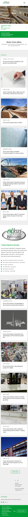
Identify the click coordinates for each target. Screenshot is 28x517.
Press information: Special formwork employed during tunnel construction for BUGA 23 (14, 183)
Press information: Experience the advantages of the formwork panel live (13, 335)
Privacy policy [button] (5, 514)
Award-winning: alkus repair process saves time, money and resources (14, 92)
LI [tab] (15, 480)
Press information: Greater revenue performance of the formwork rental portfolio (14, 398)
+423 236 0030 (21, 488)
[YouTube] (1, 502)
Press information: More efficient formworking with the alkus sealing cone (14, 430)
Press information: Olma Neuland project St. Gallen (13, 367)
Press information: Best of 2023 (12, 122)
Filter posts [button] (3, 55)
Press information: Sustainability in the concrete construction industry (13, 304)
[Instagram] (5, 502)
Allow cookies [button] (21, 511)
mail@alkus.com (18, 490)
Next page (15, 471)
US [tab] (17, 480)
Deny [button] (14, 511)
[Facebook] (7, 502)
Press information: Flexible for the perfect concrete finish (13, 62)
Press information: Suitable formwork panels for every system (13, 152)
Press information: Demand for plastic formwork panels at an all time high (12, 462)
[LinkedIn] (3, 502)
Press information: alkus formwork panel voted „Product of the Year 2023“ (14, 216)
